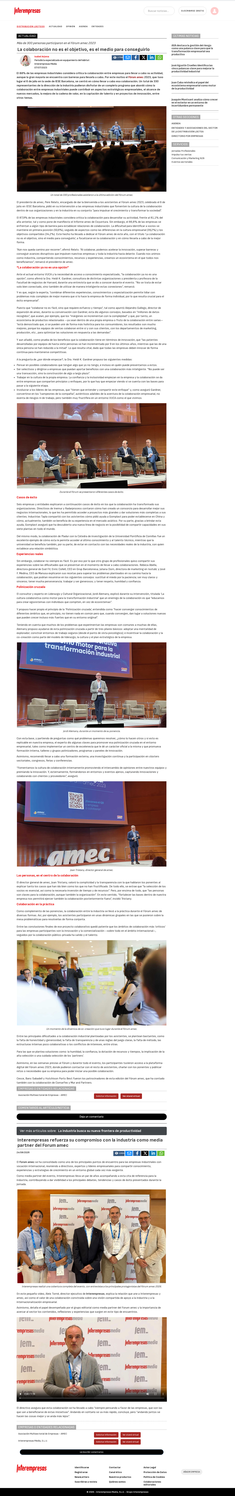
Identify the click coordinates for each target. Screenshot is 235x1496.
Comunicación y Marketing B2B (188, 158)
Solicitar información (106, 1096)
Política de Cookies (154, 1477)
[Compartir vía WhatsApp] (159, 57)
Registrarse (81, 1472)
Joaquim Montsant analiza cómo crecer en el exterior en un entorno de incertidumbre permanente (195, 102)
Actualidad (55, 26)
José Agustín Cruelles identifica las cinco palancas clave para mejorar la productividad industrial (193, 68)
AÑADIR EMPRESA (191, 1471)
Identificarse (82, 1467)
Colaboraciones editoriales (152, 1483)
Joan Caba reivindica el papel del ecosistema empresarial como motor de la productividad (194, 85)
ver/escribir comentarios (91, 1452)
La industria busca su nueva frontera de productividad (99, 1131)
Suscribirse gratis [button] (192, 10)
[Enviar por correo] (127, 57)
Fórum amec (136, 77)
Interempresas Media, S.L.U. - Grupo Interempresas (122, 1492)
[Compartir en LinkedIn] (151, 57)
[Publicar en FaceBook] (135, 57)
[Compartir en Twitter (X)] (143, 57)
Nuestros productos (120, 1477)
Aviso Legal (150, 1467)
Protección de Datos (155, 1472)
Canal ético (115, 1472)
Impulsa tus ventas (182, 154)
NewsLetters (82, 1477)
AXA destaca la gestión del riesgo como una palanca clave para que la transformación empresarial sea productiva (192, 50)
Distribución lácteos (31, 26)
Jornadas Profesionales (183, 150)
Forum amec (27, 1162)
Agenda (83, 26)
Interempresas (95, 1293)
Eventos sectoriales (182, 162)
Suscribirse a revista (86, 1481)
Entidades (98, 26)
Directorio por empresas (187, 136)
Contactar (115, 1467)
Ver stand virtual (131, 1096)
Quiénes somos (117, 1481)
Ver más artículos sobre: (38, 1131)
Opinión (70, 26)
